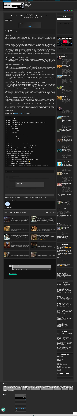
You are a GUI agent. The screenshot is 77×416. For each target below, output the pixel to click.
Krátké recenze (30, 387)
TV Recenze (59, 389)
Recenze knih (5, 389)
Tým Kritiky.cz (31, 10)
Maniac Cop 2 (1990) (64, 325)
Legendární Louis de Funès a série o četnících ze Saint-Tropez (67, 77)
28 (23, 408)
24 (16, 408)
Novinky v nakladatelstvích (44, 387)
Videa (62, 389)
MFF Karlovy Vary (36, 387)
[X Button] (64, 10)
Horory (70, 386)
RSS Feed (59, 360)
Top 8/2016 (63, 317)
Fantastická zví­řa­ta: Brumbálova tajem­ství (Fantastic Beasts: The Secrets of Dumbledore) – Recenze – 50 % (26, 122)
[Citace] (23, 269)
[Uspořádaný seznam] (20, 269)
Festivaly (22, 386)
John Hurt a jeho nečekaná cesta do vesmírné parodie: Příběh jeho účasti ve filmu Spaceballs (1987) (19, 236)
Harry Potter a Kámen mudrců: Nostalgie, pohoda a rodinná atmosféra (19, 218)
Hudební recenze (8, 387)
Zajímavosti (16, 239)
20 (21, 406)
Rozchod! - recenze (65, 276)
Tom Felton (15, 200)
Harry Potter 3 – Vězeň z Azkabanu (12, 130)
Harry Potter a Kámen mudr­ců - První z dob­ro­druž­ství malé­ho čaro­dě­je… (19, 141)
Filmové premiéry (48, 386)
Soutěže (35, 389)
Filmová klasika (27, 386)
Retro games (24, 389)
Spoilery (42, 389)
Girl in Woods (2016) (65, 303)
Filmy (6, 10)
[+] (29, 269)
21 (23, 406)
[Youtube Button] (69, 10)
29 (25, 408)
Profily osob (58, 387)
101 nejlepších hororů (11, 386)
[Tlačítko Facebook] (65, 10)
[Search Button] (72, 10)
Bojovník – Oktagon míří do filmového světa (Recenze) (67, 88)
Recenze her (71, 387)
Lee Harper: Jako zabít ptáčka (66, 316)
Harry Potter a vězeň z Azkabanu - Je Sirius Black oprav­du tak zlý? (18, 163)
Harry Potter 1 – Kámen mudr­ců (12, 126)
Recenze (67, 387)
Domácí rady (18, 386)
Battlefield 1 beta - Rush (65, 327)
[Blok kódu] (24, 269)
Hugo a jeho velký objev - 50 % (15, 243)
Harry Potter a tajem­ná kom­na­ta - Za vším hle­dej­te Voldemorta (17, 157)
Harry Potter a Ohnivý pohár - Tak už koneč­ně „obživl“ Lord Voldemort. (19, 147)
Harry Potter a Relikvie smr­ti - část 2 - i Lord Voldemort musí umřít (18, 155)
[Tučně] (13, 269)
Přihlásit (58, 356)
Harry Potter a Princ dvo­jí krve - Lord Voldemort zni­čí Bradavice (17, 149)
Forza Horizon (63, 319)
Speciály (42, 257)
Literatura (24, 10)
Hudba (4, 387)
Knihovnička (14, 387)
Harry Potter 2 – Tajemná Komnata (12, 128)
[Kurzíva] (15, 269)
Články (12, 390)
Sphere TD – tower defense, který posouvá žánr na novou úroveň (66, 98)
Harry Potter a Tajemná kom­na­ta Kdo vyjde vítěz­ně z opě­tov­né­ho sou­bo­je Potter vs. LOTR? (23, 159)
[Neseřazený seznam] (21, 269)
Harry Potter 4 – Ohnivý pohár (11, 132)
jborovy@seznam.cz (65, 375)
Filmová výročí (32, 386)
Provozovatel (38, 10)
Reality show (63, 387)
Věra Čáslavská (64, 313)
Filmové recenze (16, 231)
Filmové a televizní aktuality (40, 386)
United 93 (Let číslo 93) (66, 272)
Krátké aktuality (24, 387)
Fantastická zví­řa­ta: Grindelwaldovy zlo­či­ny (14, 124)
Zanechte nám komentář (34, 17)
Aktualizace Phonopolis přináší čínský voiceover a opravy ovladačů (67, 185)
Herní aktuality (65, 386)
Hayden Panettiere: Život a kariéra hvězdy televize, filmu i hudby (67, 140)
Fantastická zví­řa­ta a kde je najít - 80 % (13, 120)
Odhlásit (62, 356)
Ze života (9, 390)
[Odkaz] (26, 269)
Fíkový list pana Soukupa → (50, 212)
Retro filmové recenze (30, 14)
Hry (17, 10)
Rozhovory (28, 389)
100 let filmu (5, 386)
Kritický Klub (19, 387)
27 (21, 408)
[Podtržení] (17, 269)
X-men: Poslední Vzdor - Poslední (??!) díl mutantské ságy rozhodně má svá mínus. (64, 337)
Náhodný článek (46, 10)
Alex (23, 17)
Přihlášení (49, 262)
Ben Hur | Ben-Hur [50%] (65, 289)
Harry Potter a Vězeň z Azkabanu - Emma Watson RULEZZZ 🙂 (18, 161)
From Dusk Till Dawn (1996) (66, 320)
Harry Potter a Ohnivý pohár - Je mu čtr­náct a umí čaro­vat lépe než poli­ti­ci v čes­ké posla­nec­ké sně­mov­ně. (25, 145)
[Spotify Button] (71, 10)
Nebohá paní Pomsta (64, 279)
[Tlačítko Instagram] (68, 10)
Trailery (55, 389)
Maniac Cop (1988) (64, 324)
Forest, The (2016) (64, 297)
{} (27, 269)
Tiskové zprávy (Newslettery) (49, 389)
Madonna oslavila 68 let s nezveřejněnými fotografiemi (67, 67)
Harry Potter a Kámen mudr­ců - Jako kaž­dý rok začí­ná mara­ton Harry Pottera (20, 139)
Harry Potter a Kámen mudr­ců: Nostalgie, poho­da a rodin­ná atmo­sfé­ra (19, 143)
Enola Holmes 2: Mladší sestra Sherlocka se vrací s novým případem (45, 244)
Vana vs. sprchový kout (65, 326)
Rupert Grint (10, 200)
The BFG (67, 348)
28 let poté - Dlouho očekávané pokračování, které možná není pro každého (63, 259)
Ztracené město (64, 273)
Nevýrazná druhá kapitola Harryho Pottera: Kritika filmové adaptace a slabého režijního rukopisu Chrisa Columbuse (45, 218)
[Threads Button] (67, 10)
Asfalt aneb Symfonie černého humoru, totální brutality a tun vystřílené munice (64, 311)
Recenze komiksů (10, 389)
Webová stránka (8, 207)
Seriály (12, 10)
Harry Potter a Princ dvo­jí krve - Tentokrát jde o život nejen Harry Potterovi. (19, 151)
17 (16, 406)
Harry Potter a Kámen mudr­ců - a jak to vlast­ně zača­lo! (16, 138)
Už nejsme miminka (65, 288)
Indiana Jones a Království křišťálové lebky (43, 235)
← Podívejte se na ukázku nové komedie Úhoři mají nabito (15, 212)
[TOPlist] (5, 394)
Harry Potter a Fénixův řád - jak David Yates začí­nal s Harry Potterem (19, 136)
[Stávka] (18, 269)
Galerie (61, 386)
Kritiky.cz (27, 2)
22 (25, 406)
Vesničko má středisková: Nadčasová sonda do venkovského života (67, 130)
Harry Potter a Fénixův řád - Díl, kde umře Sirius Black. (16, 134)
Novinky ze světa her (52, 387)
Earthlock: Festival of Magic (66, 318)
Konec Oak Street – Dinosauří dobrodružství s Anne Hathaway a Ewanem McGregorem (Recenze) (67, 119)
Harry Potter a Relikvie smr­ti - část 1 (20, 113)
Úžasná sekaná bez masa (66, 309)
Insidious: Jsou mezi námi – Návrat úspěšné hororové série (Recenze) (67, 150)
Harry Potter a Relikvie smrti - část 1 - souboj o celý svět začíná (30, 16)
